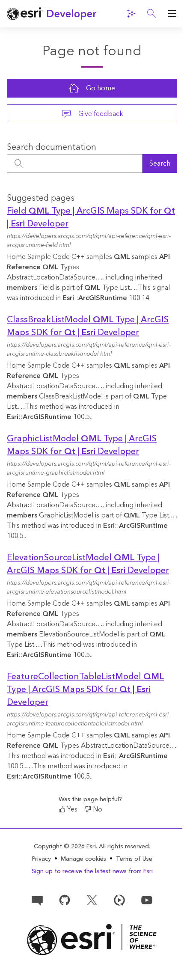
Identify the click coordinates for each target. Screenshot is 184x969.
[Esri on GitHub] (64, 900)
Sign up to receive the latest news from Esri (92, 871)
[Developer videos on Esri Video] (119, 900)
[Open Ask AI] (130, 13)
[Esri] (92, 939)
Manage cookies (83, 859)
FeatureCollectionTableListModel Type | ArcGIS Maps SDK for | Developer (85, 689)
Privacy (41, 859)
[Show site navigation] (172, 13)
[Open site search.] (151, 13)
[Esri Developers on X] (92, 900)
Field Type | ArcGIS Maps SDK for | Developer (91, 217)
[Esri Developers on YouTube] (147, 900)
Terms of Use (134, 859)
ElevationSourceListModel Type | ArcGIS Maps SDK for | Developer (88, 564)
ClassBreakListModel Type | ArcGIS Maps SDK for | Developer (88, 326)
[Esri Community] (37, 900)
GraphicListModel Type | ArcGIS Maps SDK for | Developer (82, 445)
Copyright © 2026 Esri (65, 846)
